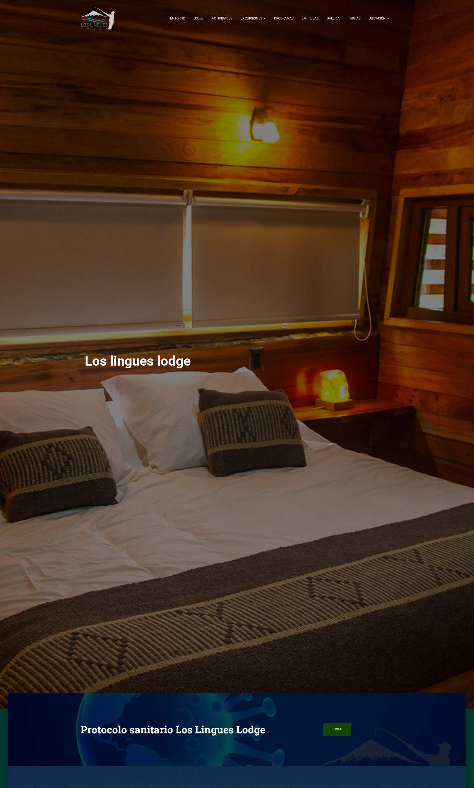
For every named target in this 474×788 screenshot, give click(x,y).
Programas (284, 18)
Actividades (222, 18)
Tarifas (354, 18)
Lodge (198, 18)
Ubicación (377, 18)
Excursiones (252, 18)
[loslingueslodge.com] (98, 18)
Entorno (177, 18)
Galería (333, 18)
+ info (337, 729)
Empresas (310, 18)
